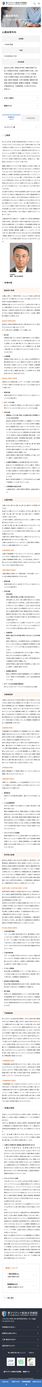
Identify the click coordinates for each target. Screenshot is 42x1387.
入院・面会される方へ (9, 1339)
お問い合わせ (37, 1382)
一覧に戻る (10, 1298)
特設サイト (8, 105)
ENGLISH (5, 1382)
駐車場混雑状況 (26, 1383)
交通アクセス (16, 1382)
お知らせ (31, 1353)
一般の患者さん (13, 1275)
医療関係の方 (15, 1285)
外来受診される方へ (8, 1327)
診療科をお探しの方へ (9, 1333)
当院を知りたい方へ (8, 1346)
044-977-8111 (9, 1321)
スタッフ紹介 (9, 98)
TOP (4, 19)
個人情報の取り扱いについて (17, 1353)
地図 (34, 1319)
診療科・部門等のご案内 (14, 19)
